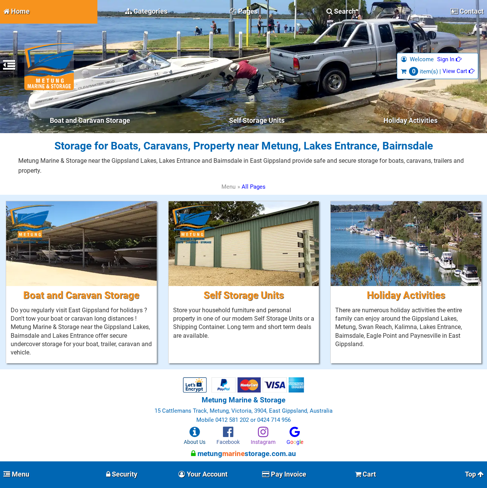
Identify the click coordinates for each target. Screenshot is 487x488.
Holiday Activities (411, 120)
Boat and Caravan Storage (90, 120)
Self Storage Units (257, 120)
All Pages (254, 186)
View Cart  (458, 71)
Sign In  (449, 59)
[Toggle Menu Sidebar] (9, 67)
